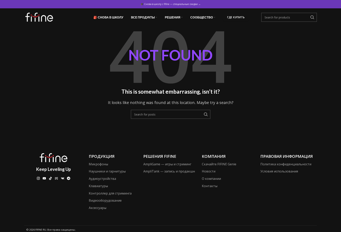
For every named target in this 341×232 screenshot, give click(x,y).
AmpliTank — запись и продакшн (169, 171)
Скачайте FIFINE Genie (219, 164)
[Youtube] (44, 178)
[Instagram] (38, 178)
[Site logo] (39, 16)
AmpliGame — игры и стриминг (167, 164)
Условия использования (279, 171)
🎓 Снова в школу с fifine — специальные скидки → (171, 4)
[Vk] (63, 178)
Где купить (236, 17)
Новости (208, 171)
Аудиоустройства (102, 178)
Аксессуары (97, 208)
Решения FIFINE (159, 156)
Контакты (209, 186)
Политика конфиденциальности (285, 164)
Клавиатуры (98, 186)
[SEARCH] (312, 17)
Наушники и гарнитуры (107, 171)
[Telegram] (69, 178)
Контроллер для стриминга (110, 193)
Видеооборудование (105, 200)
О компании (211, 178)
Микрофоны (98, 164)
